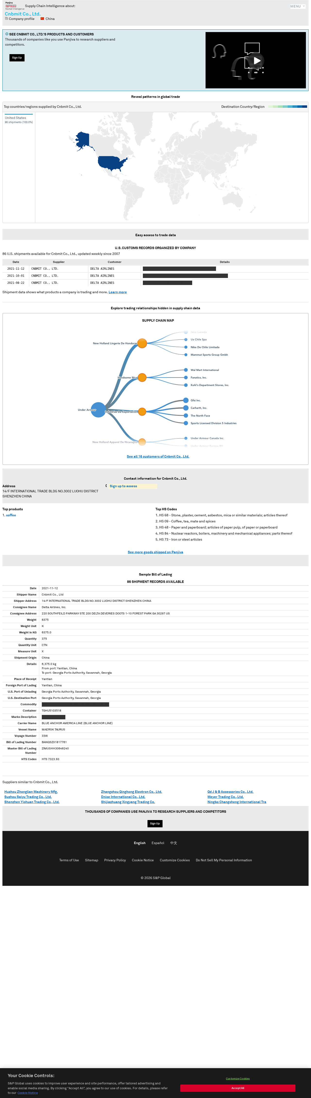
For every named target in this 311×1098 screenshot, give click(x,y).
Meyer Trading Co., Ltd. (225, 797)
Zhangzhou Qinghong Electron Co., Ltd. (131, 792)
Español (158, 843)
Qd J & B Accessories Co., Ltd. (230, 792)
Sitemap (91, 860)
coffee (11, 515)
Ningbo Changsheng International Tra (236, 802)
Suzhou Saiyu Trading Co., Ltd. (28, 797)
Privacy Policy (115, 860)
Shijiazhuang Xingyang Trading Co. (128, 802)
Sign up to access (123, 486)
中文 (173, 843)
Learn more (118, 292)
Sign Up (17, 57)
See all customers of (158, 456)
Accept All (238, 1088)
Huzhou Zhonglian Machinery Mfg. (31, 792)
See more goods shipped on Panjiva (155, 552)
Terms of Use (69, 860)
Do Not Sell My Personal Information (224, 860)
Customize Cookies (175, 860)
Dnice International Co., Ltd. (123, 797)
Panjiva (15, 6)
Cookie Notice (143, 860)
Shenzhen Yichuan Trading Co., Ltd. (32, 802)
